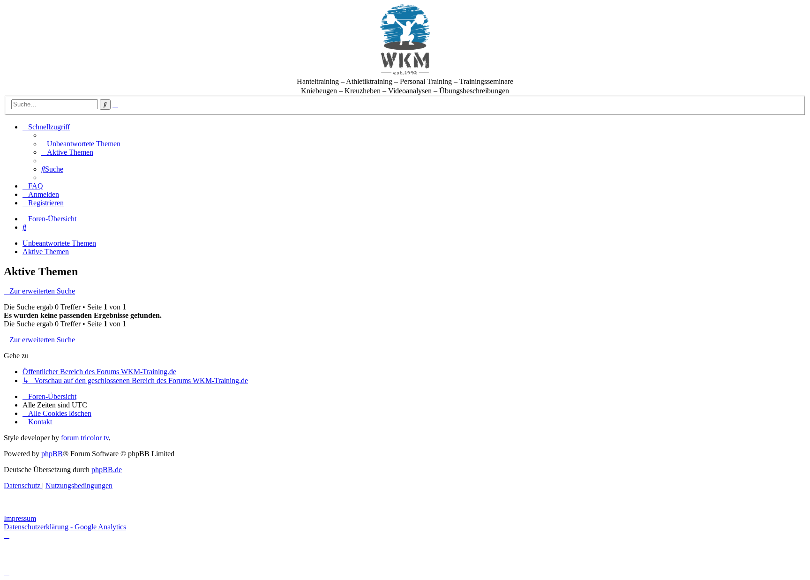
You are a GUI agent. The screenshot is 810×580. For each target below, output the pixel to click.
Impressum (20, 518)
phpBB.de (106, 470)
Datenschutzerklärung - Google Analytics (65, 527)
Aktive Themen (45, 252)
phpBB (52, 454)
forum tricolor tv (85, 438)
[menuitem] (80, 144)
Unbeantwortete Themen (59, 243)
